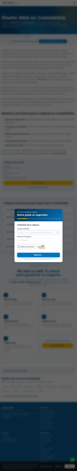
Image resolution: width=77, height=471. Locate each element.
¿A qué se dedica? (23, 229)
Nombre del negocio (24, 236)
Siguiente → (38, 255)
